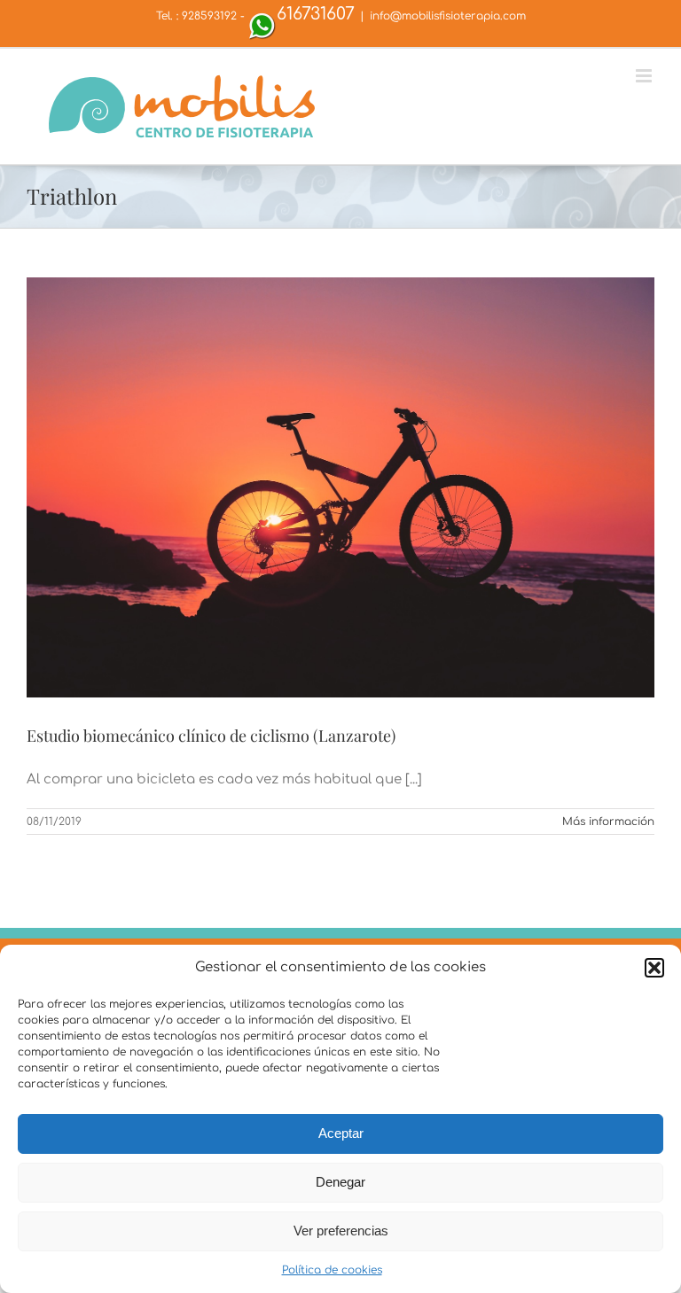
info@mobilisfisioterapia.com (448, 16)
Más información (608, 821)
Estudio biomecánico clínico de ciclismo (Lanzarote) (211, 735)
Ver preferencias (341, 1230)
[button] (654, 968)
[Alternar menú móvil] (645, 75)
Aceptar (341, 1133)
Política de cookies (332, 1270)
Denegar (340, 1181)
